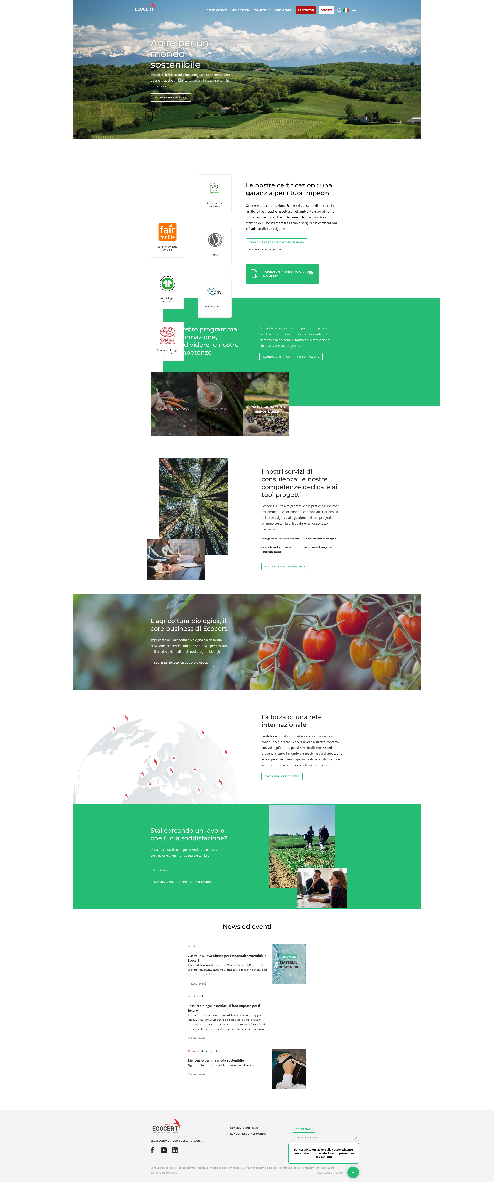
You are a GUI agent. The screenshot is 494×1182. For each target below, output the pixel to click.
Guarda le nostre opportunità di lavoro (183, 882)
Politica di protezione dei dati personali (220, 1168)
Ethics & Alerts (325, 1168)
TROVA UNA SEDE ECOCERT (282, 776)
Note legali (157, 1168)
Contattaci (303, 1129)
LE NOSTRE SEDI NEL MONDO (248, 1133)
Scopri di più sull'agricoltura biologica (182, 662)
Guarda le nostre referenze (285, 566)
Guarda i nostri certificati (268, 249)
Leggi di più (198, 983)
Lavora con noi (306, 1137)
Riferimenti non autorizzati (299, 1168)
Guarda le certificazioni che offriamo (277, 242)
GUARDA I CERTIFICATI (244, 1127)
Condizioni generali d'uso (180, 1168)
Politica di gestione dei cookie (263, 1168)
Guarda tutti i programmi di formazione (291, 356)
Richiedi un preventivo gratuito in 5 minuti (288, 274)
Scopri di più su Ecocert (171, 97)
